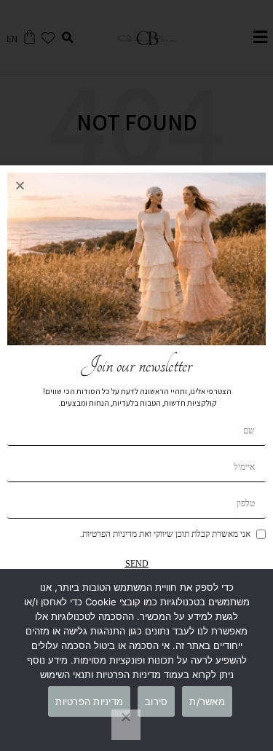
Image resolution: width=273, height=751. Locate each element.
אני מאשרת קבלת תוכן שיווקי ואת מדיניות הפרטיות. (165, 534)
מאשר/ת (207, 701)
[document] (136, 375)
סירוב (156, 701)
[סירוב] (126, 724)
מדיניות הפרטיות (89, 701)
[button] (20, 185)
